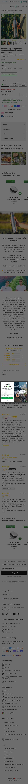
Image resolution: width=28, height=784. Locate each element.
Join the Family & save (7, 397)
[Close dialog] (26, 383)
